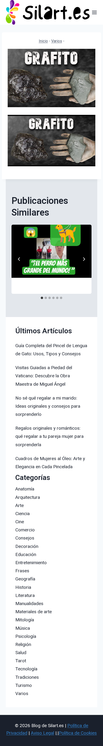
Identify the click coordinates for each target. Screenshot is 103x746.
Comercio (25, 530)
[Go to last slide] (19, 259)
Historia (23, 587)
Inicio (43, 41)
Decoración (26, 546)
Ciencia (22, 513)
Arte (19, 505)
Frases (22, 570)
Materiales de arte (33, 611)
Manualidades (29, 603)
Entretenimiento (31, 562)
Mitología (24, 620)
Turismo (23, 685)
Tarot (20, 660)
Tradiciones (27, 677)
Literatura (25, 595)
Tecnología (26, 669)
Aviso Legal (42, 733)
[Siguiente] (84, 259)
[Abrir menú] (94, 12)
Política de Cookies (78, 733)
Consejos (24, 538)
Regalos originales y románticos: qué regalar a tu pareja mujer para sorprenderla (49, 436)
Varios (56, 41)
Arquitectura (27, 497)
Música (22, 628)
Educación (25, 554)
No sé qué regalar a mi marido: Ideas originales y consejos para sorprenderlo (47, 406)
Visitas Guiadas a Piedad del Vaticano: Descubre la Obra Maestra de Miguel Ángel (43, 376)
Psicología (25, 636)
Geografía (25, 579)
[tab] (42, 298)
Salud (20, 652)
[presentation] (51, 251)
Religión (23, 644)
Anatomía (24, 489)
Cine (19, 521)
